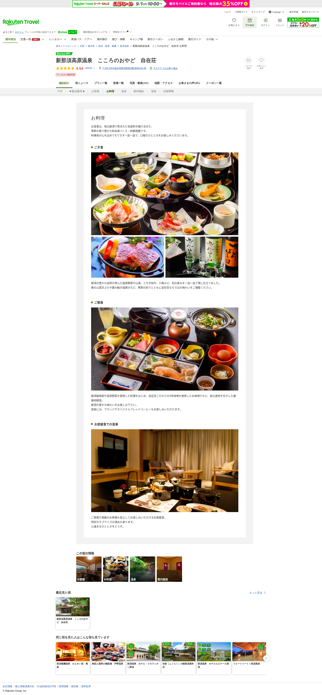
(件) (88, 68)
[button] (87, 599)
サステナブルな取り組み (165, 68)
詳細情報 (168, 91)
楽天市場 (293, 12)
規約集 (74, 686)
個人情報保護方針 (24, 686)
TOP (59, 91)
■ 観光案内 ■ (77, 91)
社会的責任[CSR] (46, 686)
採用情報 (63, 686)
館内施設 (139, 91)
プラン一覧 (100, 83)
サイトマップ (258, 12)
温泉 (124, 91)
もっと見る (255, 592)
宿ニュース (81, 83)
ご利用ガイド (241, 12)
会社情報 (7, 686)
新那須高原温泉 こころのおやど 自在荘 (106, 60)
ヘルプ (227, 12)
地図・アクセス (163, 83)
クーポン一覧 (214, 83)
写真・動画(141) (139, 83)
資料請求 (86, 686)
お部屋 (95, 91)
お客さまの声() (189, 83)
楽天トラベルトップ (66, 46)
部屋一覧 (118, 83)
